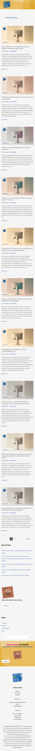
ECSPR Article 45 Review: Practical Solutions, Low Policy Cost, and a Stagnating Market (17, 249)
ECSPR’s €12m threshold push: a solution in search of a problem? (17, 98)
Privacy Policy (17, 715)
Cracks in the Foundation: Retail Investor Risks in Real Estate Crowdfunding (17, 300)
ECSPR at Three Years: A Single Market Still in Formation (15, 575)
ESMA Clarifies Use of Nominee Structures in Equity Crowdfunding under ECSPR (15, 47)
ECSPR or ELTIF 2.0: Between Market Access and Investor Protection (17, 199)
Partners (17, 704)
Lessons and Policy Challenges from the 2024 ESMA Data (16, 148)
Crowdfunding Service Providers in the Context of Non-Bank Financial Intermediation (17, 509)
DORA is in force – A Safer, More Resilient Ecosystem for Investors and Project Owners (15, 402)
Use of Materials (18, 719)
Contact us (17, 695)
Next (28, 539)
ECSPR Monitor (5, 51)
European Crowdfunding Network (17, 702)
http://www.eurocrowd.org (8, 736)
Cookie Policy (17, 717)
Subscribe (5, 606)
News (3, 631)
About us (17, 691)
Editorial (4, 626)
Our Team (17, 693)
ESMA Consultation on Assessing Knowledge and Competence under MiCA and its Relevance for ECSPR (17, 456)
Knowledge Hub (6, 628)
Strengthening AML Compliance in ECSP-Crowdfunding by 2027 (14, 350)
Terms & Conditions (17, 713)
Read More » (5, 69)
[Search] (31, 637)
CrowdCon (4, 623)
